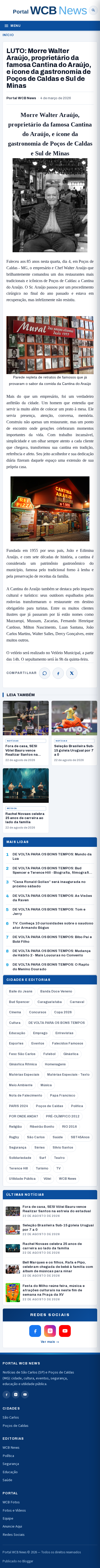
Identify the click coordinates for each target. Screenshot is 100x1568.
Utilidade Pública (22, 1179)
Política (77, 1106)
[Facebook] (58, 673)
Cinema (15, 1012)
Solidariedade (20, 1158)
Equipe (8, 1518)
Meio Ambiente (21, 1085)
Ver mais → (50, 1342)
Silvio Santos (63, 1147)
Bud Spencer (19, 1002)
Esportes (16, 1043)
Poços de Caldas (49, 1106)
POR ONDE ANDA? (23, 1116)
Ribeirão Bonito (42, 1126)
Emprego (40, 1033)
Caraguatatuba (49, 1002)
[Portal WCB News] (50, 10)
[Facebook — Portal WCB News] (35, 1331)
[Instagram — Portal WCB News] (50, 1331)
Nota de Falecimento (25, 1095)
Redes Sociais (14, 1534)
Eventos (37, 1043)
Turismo (42, 1168)
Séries (39, 1147)
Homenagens (55, 1064)
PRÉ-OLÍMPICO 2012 (62, 1116)
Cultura (15, 1023)
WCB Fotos (11, 1502)
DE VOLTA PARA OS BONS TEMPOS (56, 1023)
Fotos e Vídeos (14, 1510)
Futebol (49, 1054)
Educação (17, 1033)
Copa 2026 (63, 1012)
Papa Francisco (62, 1095)
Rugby (14, 1137)
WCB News (67, 1179)
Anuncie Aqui (12, 1526)
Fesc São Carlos (22, 1054)
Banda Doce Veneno (56, 991)
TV (58, 1168)
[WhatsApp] (44, 673)
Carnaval (77, 1002)
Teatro (59, 1158)
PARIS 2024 (18, 1106)
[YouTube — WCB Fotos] (65, 1331)
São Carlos (36, 1137)
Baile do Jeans (20, 991)
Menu (16, 26)
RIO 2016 (69, 1126)
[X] (71, 673)
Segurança (17, 1147)
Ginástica (70, 1054)
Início (8, 35)
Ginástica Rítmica (23, 1064)
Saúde (58, 1137)
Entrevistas (64, 1033)
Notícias (13, 741)
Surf (42, 1158)
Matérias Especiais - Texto (68, 1074)
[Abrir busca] (93, 10)
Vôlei (47, 1179)
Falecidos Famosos (67, 1043)
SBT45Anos (80, 1137)
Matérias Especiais (24, 1074)
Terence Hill (18, 1168)
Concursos (37, 1012)
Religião (15, 1126)
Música (12, 808)
